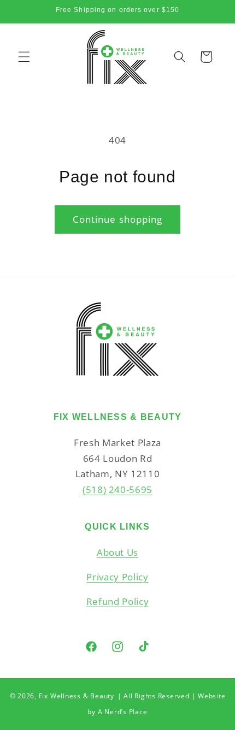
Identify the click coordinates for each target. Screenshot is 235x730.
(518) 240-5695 (117, 489)
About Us (117, 552)
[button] (24, 57)
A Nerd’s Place (123, 711)
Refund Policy (117, 601)
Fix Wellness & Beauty (76, 696)
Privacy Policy (117, 577)
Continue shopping (118, 219)
